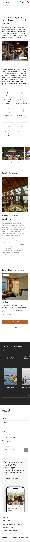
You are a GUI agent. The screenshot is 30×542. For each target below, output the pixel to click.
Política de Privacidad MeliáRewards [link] (12, 524)
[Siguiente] (20, 258)
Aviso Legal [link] (5, 517)
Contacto (5, 431)
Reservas (4, 422)
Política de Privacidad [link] (8, 521)
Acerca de (5, 418)
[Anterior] (9, 258)
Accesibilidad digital (7, 534)
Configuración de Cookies (9, 530)
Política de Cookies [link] (7, 527)
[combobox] (24, 2)
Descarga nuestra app (12, 478)
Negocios (4, 427)
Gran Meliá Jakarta (8, 9)
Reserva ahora (15, 321)
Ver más (15, 327)
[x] (10, 441)
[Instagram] (6, 441)
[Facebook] (3, 441)
